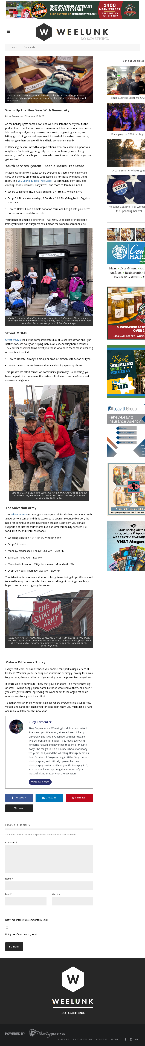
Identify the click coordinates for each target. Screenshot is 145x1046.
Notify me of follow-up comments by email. (26, 919)
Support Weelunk (82, 1039)
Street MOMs (13, 339)
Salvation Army (19, 514)
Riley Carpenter (14, 116)
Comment (11, 842)
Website (56, 894)
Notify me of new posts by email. (21, 934)
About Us (116, 1039)
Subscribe (63, 1039)
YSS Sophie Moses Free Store (35, 180)
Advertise (101, 1039)
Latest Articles (134, 61)
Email (8, 894)
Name (9, 878)
